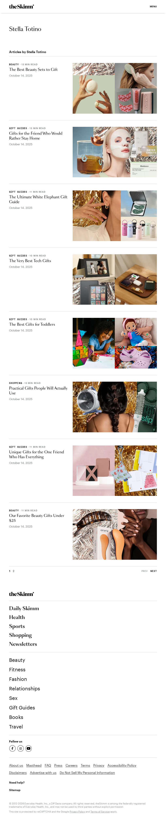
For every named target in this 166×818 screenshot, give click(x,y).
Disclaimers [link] (18, 772)
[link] (21, 6)
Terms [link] (85, 765)
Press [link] (58, 765)
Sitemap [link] (14, 790)
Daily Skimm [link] (24, 608)
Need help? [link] (16, 782)
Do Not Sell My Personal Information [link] (87, 772)
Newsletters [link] (23, 644)
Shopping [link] (20, 635)
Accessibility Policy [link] (121, 765)
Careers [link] (72, 765)
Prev (145, 571)
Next (153, 571)
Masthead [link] (34, 765)
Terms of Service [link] (100, 811)
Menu (153, 6)
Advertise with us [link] (43, 772)
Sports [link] (17, 626)
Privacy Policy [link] (77, 811)
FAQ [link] (48, 765)
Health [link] (17, 617)
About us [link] (16, 765)
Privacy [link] (98, 765)
